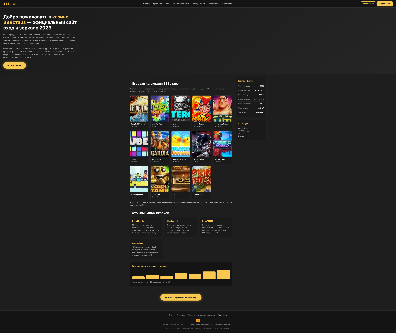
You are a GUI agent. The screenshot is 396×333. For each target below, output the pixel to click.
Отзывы (241, 136)
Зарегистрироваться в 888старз (180, 297)
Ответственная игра (206, 315)
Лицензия (181, 315)
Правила (191, 315)
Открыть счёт (385, 3)
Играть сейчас (14, 65)
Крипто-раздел (244, 131)
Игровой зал (243, 128)
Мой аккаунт (368, 4)
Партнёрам (222, 315)
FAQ (239, 133)
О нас (171, 315)
